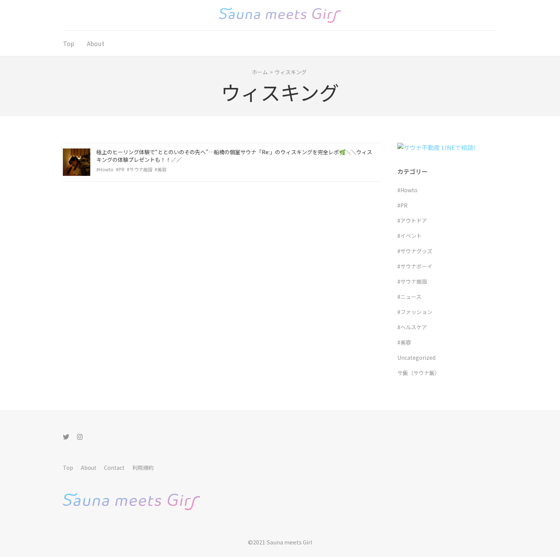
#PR (120, 169)
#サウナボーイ (414, 266)
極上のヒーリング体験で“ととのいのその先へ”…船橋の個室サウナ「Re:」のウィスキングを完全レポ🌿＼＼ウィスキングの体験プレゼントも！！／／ (234, 155)
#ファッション (414, 312)
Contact (114, 467)
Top (68, 43)
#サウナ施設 (139, 169)
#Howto (105, 169)
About (95, 43)
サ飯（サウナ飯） (418, 373)
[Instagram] (80, 436)
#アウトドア (412, 220)
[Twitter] (66, 436)
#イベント (409, 235)
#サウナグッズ (414, 251)
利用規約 (143, 467)
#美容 (160, 169)
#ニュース (409, 296)
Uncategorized (416, 357)
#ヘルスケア (412, 327)
